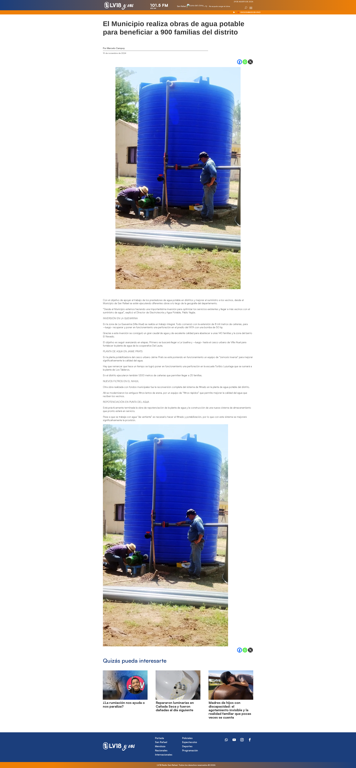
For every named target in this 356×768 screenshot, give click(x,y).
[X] (250, 61)
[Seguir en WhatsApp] (226, 739)
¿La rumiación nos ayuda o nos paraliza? (124, 704)
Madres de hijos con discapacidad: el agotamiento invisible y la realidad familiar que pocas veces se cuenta (230, 710)
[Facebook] (239, 61)
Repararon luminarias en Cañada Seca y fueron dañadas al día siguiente (175, 706)
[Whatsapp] (245, 61)
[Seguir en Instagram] (242, 739)
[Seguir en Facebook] (249, 739)
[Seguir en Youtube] (234, 739)
